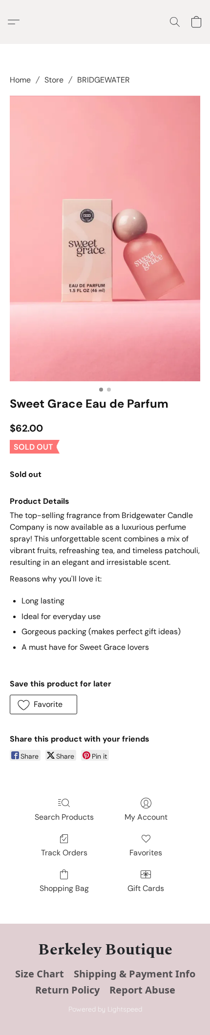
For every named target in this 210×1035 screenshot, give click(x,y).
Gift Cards (145, 888)
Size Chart (39, 973)
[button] (16, 22)
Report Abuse (142, 989)
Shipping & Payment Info (134, 973)
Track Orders (64, 853)
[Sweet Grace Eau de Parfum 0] (105, 238)
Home (20, 80)
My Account (146, 817)
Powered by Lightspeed (105, 1009)
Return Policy (67, 989)
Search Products (64, 817)
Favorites (145, 853)
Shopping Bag (64, 888)
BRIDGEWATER (103, 80)
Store (53, 80)
